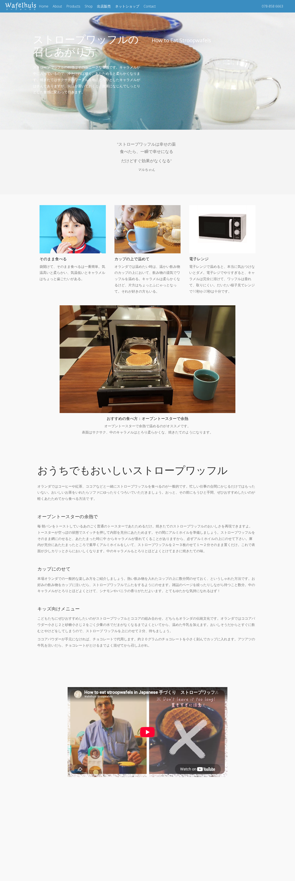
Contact (150, 6)
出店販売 (104, 6)
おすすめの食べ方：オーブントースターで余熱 (147, 418)
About (57, 6)
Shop (89, 6)
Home (43, 6)
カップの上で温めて (131, 258)
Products (73, 6)
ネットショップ (127, 6)
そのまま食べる (53, 258)
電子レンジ (199, 258)
